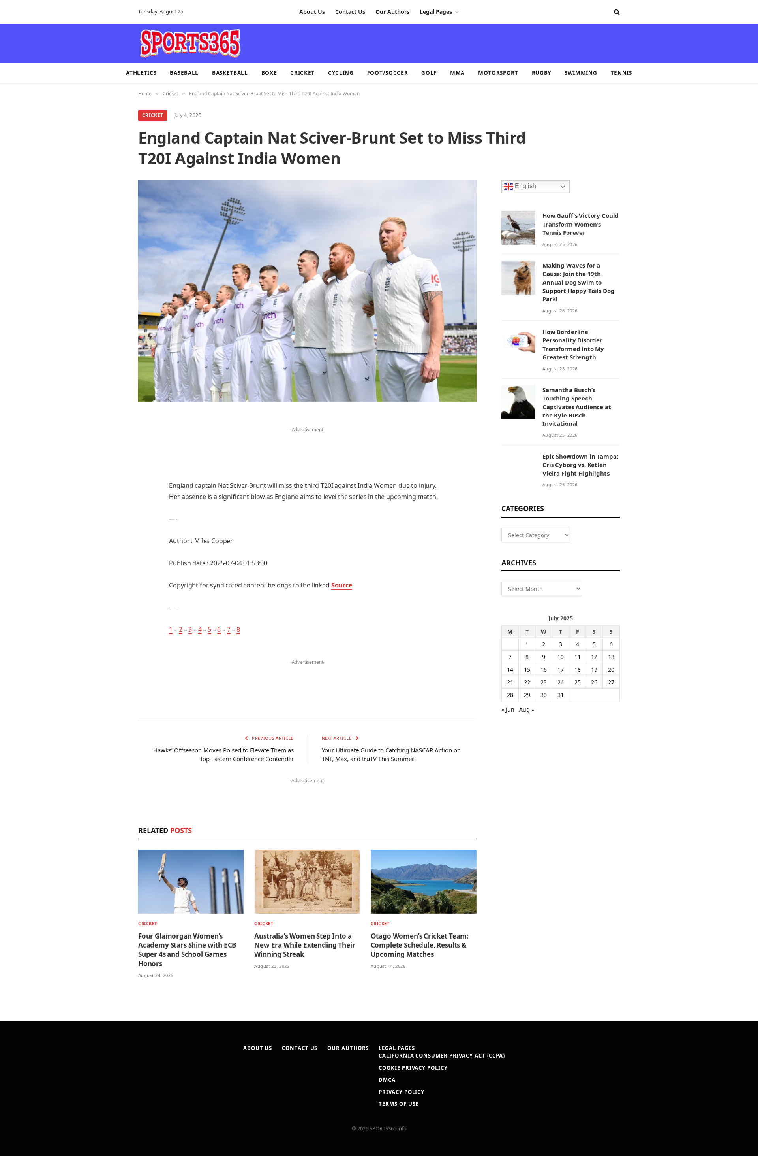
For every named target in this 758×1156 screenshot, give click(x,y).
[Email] (110, 521)
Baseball (184, 72)
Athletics (141, 72)
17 (560, 669)
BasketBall (230, 72)
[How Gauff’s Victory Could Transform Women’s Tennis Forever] (518, 228)
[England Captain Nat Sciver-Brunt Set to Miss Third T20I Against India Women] (307, 291)
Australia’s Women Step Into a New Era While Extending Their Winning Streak (304, 945)
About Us (312, 11)
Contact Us (350, 11)
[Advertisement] (424, 43)
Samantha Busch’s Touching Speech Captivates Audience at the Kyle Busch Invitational (576, 407)
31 (560, 695)
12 (594, 657)
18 (577, 669)
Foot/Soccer (387, 72)
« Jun (507, 709)
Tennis (621, 72)
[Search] (616, 12)
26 (594, 682)
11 (577, 657)
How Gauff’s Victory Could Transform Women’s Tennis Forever (580, 224)
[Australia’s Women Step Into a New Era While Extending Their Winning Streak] (307, 882)
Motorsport (498, 72)
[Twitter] (110, 461)
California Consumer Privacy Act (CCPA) (442, 1055)
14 (510, 669)
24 (560, 682)
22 (527, 682)
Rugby (541, 72)
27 (611, 682)
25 (577, 682)
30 (543, 695)
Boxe (269, 72)
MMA (457, 72)
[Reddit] (110, 562)
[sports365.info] (190, 43)
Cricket (302, 72)
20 (611, 669)
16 (543, 669)
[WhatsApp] (110, 622)
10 (560, 657)
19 (594, 669)
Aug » (526, 709)
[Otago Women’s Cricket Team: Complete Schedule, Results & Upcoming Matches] (424, 882)
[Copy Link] (110, 642)
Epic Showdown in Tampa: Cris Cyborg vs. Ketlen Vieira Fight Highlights (580, 464)
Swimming (581, 72)
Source (341, 585)
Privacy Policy (401, 1092)
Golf (429, 72)
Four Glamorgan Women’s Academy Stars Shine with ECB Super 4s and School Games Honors (187, 949)
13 (611, 657)
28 (510, 695)
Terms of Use (398, 1103)
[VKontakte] (110, 582)
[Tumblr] (110, 542)
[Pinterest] (110, 501)
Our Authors (392, 11)
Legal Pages (436, 11)
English (524, 186)
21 (510, 682)
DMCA (387, 1079)
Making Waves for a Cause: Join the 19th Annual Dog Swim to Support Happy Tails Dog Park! (578, 282)
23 (543, 682)
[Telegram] (110, 602)
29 (527, 695)
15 (527, 669)
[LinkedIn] (110, 481)
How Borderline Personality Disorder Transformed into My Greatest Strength (573, 344)
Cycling (341, 72)
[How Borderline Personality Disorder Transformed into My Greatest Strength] (518, 344)
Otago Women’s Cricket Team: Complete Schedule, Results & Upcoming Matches (420, 945)
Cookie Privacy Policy (413, 1067)
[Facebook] (110, 441)
